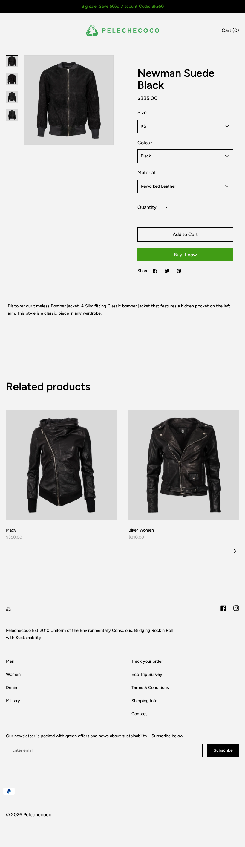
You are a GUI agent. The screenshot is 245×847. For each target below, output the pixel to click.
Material (146, 172)
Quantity (147, 207)
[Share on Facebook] (155, 270)
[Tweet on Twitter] (167, 270)
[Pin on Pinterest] (179, 270)
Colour (144, 142)
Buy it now (185, 255)
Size (142, 112)
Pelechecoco (37, 814)
